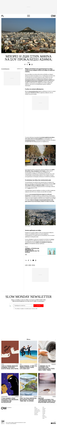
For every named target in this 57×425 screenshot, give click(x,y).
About (35, 407)
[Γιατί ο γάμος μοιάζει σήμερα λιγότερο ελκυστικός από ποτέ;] (10, 352)
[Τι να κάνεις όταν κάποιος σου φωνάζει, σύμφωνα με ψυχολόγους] (10, 384)
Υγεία (26, 254)
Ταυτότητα (35, 408)
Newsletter (35, 413)
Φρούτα (21, 396)
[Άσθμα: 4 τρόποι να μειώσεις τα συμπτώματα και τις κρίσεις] (52, 251)
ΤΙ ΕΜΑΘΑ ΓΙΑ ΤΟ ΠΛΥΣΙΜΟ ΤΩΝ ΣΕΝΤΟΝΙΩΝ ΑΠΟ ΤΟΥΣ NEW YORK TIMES (46, 368)
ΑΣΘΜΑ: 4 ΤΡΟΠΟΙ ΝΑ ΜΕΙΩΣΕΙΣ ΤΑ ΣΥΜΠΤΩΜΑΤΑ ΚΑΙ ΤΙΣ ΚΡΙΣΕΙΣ (32, 250)
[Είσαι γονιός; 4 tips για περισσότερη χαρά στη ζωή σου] (28, 352)
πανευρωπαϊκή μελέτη (33, 91)
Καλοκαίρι (39, 396)
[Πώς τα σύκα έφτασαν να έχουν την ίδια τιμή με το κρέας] (28, 384)
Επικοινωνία (36, 414)
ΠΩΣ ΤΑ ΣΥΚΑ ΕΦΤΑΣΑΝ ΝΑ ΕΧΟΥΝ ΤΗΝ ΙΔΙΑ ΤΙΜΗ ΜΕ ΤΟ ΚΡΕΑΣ (28, 400)
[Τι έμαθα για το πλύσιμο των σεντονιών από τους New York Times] (47, 352)
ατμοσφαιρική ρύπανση (30, 140)
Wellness (43, 409)
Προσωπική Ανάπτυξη (4, 396)
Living (28, 62)
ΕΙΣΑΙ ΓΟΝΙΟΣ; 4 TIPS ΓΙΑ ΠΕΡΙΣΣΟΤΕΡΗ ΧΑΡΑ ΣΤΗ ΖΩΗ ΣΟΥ (28, 367)
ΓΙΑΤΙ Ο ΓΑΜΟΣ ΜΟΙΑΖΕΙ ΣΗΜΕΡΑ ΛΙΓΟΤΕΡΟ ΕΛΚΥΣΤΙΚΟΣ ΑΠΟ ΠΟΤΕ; (10, 367)
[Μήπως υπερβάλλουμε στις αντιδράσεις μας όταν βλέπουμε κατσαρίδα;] (47, 384)
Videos (43, 418)
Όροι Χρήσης (36, 412)
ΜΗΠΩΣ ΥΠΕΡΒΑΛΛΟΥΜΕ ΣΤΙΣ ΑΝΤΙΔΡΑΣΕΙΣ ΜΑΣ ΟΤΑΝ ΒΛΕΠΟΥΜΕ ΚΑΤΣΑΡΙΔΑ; (47, 400)
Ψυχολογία (43, 408)
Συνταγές (43, 412)
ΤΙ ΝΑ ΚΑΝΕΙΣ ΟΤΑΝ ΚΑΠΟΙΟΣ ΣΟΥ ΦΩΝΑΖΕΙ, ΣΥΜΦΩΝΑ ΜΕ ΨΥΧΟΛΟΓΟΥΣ (10, 400)
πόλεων (52, 239)
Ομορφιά (43, 413)
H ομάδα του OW (36, 409)
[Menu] (28, 16)
